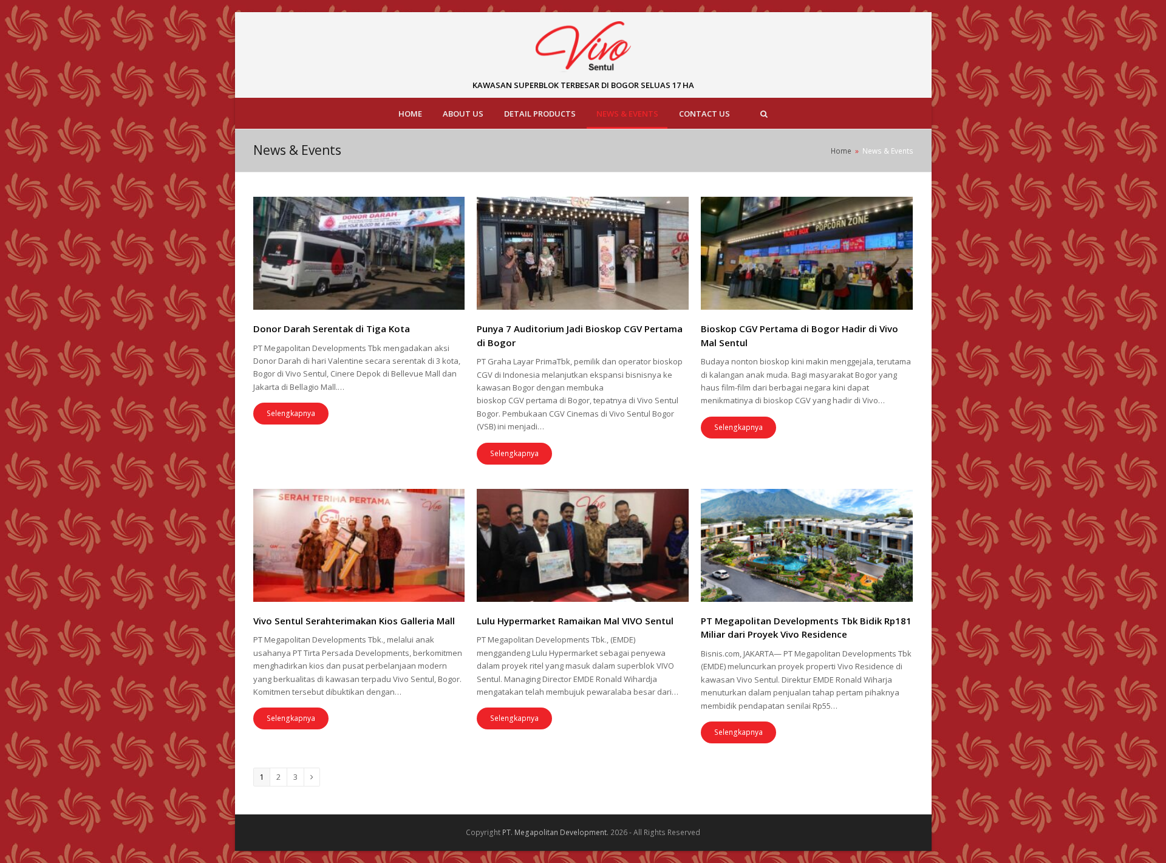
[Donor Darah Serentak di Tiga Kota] (359, 253)
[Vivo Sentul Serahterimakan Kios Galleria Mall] (359, 545)
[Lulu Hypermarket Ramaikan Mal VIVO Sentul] (583, 545)
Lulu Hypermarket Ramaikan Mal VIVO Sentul (575, 621)
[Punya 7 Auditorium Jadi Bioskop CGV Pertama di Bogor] (583, 253)
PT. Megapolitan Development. (555, 832)
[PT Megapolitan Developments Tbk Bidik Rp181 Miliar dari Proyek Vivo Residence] (807, 545)
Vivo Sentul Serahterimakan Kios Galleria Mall (354, 621)
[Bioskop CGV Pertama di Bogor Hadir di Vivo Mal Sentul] (807, 253)
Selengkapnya (291, 413)
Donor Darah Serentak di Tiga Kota (331, 328)
